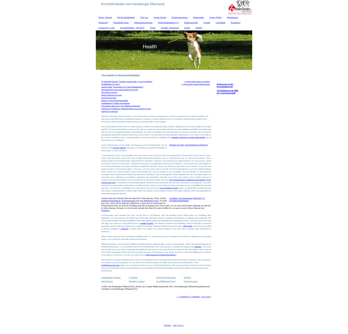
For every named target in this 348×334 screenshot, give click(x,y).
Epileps (187, 277)
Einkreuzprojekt (191, 22)
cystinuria (124, 229)
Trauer (153, 28)
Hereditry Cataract (137, 281)
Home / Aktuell (105, 17)
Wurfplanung (232, 17)
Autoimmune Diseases (111, 277)
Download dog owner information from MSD (119, 90)
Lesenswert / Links (107, 28)
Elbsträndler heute (121, 22)
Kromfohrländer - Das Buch (132, 28)
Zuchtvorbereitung (179, 17)
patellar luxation (146, 224)
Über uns (144, 17)
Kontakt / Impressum (170, 28)
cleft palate (187, 226)
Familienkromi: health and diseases (115, 103)
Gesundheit (220, 22)
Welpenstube (198, 17)
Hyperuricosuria (191, 281)
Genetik (206, 22)
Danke (187, 28)
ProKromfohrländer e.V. (168, 22)
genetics (198, 247)
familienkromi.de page (110, 265)
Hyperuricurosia (129, 201)
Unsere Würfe (215, 17)
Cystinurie (133, 277)
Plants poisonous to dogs (111, 95)
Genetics (105, 210)
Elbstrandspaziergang (143, 22)
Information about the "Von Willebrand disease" (121, 106)
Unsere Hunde (160, 17)
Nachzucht (103, 22)
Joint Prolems (107, 281)
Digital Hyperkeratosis (111, 201)
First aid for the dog (109, 93)
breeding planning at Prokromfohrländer (188, 138)
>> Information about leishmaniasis (195, 84)
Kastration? (236, 22)
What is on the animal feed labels (114, 101)
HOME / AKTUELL (174, 325)
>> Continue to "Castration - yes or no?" (193, 297)
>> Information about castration (197, 82)
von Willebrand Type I (149, 201)
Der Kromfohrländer (126, 17)
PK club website (119, 148)
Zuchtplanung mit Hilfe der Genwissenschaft (227, 91)
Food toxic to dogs (108, 98)
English (198, 28)
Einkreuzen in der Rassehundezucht (225, 85)
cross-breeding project (169, 188)
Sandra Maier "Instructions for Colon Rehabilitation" (122, 87)
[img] (174, 7)
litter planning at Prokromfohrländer (161, 255)
